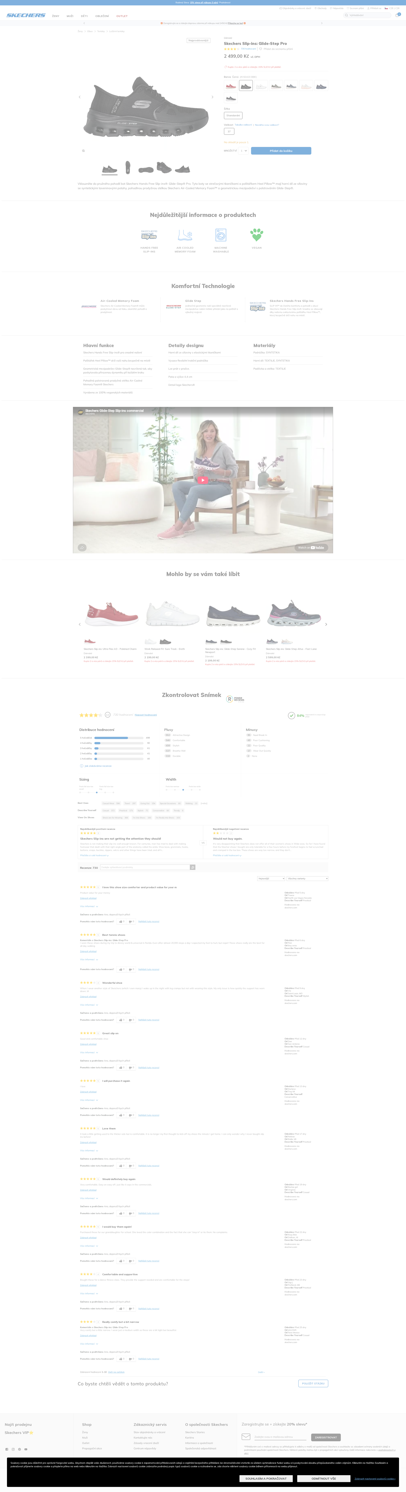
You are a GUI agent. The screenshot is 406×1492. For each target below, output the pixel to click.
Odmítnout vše (324, 1478)
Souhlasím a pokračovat (266, 1478)
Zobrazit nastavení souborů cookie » (375, 1478)
